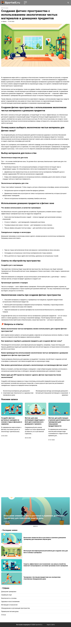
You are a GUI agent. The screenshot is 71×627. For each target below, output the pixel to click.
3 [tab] (36, 526)
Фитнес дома (4, 8)
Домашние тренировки (8, 591)
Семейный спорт (6, 595)
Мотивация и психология (9, 605)
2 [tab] (35, 526)
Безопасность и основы (9, 598)
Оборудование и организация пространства (15, 608)
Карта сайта (51, 624)
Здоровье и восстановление (10, 601)
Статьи (3, 615)
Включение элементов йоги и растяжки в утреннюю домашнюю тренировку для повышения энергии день (34, 516)
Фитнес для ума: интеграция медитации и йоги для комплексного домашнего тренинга (34, 421)
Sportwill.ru (12, 2)
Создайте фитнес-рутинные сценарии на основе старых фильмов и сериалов (11, 421)
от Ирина (3, 21)
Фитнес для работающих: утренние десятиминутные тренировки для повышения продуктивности (59, 422)
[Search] (68, 2)
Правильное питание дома (10, 611)
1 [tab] (34, 526)
